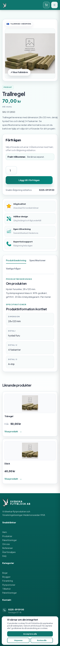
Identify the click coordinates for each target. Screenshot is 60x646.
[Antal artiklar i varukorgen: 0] (46, 5)
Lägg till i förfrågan (29, 180)
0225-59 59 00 (46, 190)
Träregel (9, 416)
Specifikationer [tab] (37, 260)
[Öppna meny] (54, 5)
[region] (30, 630)
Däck (7, 463)
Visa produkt (11, 431)
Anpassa (18, 640)
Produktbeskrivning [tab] (16, 260)
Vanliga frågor (13, 268)
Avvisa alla (41, 640)
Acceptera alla (30, 634)
